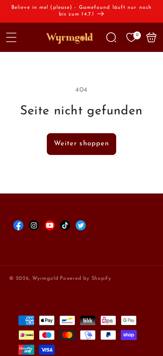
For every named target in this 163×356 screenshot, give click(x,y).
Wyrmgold (45, 278)
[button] (11, 37)
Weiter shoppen (81, 143)
